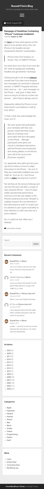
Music (9, 425)
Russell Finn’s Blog (22, 6)
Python (9, 437)
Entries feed (11, 462)
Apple (9, 408)
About (24, 261)
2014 (9, 365)
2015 (9, 362)
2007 (9, 380)
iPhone (9, 420)
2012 (9, 371)
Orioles (9, 428)
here (9, 42)
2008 (9, 377)
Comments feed (13, 465)
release (33, 77)
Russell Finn (14, 261)
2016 (9, 359)
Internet (10, 417)
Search (7, 240)
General (10, 414)
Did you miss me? (28, 293)
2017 (9, 356)
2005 (9, 386)
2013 (9, 368)
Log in (9, 459)
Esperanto (11, 411)
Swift (9, 440)
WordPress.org (12, 468)
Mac (8, 423)
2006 (9, 383)
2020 (9, 353)
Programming (12, 434)
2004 (9, 389)
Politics (9, 431)
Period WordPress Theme (15, 486)
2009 (9, 374)
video (14, 178)
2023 (9, 350)
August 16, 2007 (16, 37)
